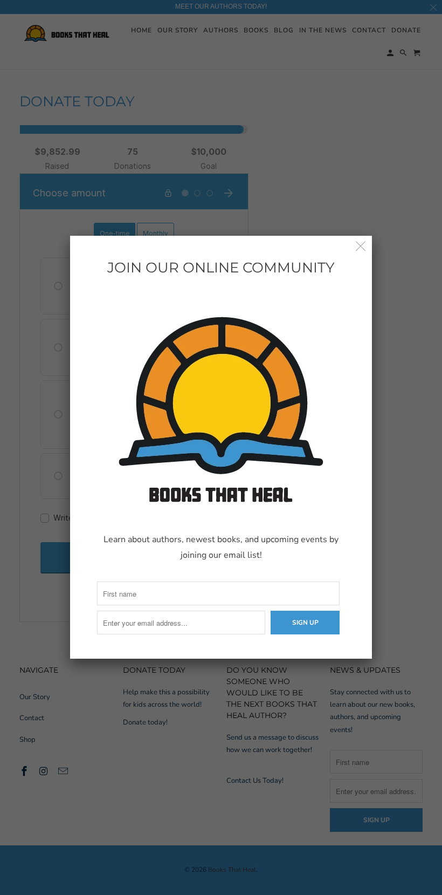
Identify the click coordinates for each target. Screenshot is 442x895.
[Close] (360, 246)
